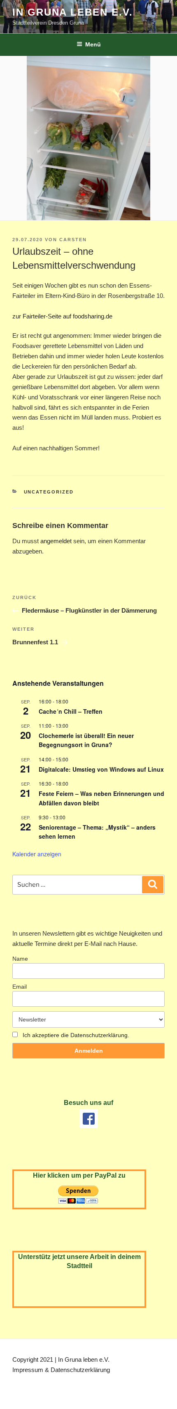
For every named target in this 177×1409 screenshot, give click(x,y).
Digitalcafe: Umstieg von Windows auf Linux (101, 769)
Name (20, 958)
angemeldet (56, 540)
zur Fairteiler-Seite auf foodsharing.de (62, 316)
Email (19, 986)
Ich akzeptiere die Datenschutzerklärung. (76, 1035)
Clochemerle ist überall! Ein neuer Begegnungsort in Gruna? (86, 740)
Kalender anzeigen (36, 854)
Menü (93, 44)
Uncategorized (49, 491)
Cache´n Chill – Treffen (70, 711)
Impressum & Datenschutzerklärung (61, 1369)
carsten (73, 239)
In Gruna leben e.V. (72, 12)
